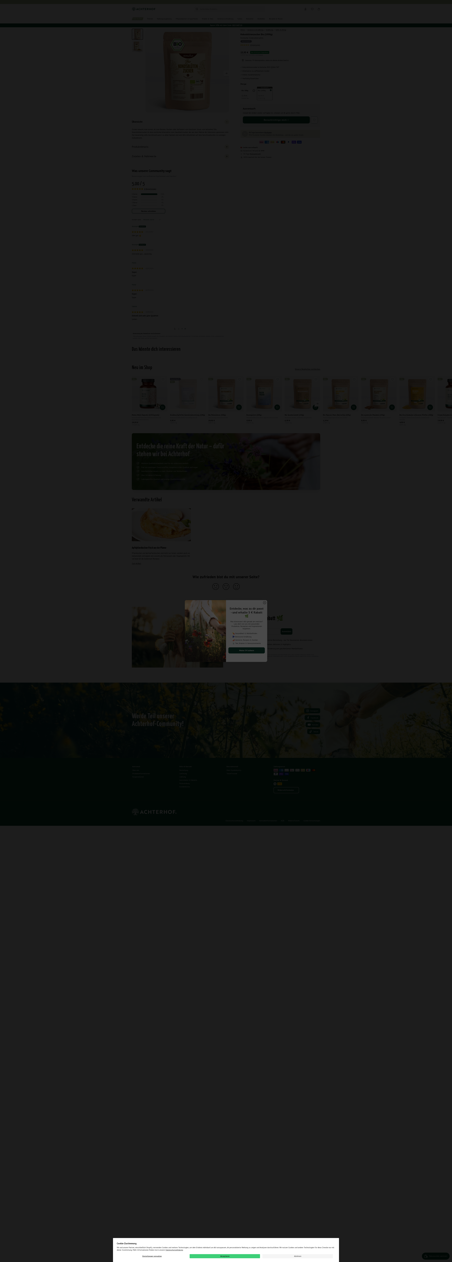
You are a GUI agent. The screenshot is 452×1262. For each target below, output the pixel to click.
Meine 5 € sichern (246, 650)
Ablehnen (297, 1256)
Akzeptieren (225, 1256)
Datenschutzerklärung (174, 1250)
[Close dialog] (264, 602)
